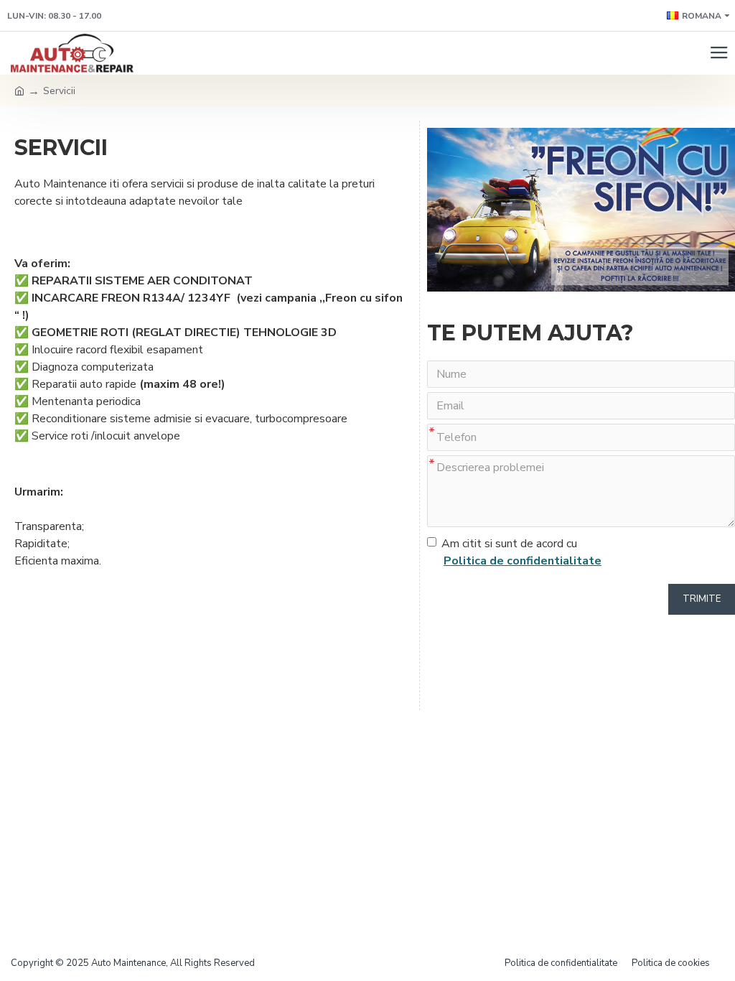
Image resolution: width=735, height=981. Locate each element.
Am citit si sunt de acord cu (521, 552)
